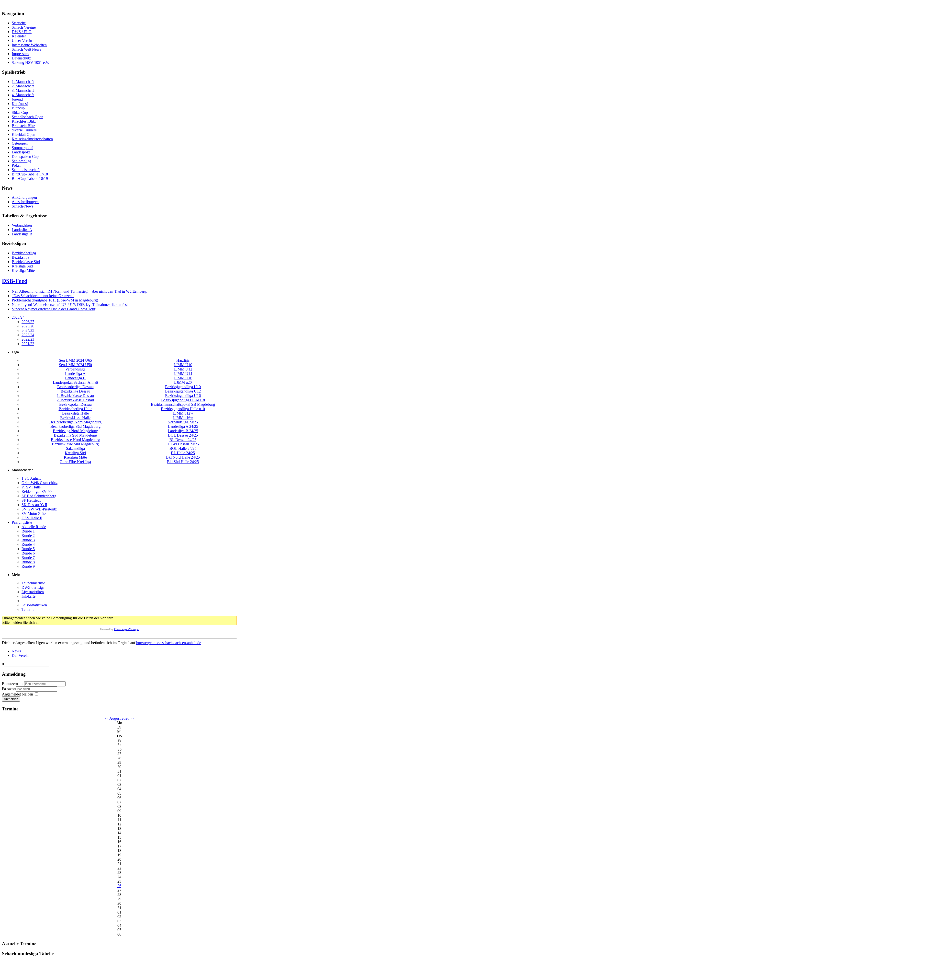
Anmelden (11, 699)
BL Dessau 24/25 (182, 440)
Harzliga (183, 360)
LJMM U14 (183, 373)
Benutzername (13, 684)
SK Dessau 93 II (34, 505)
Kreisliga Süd (75, 453)
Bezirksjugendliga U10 (183, 387)
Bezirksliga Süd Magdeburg (75, 435)
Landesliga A (75, 373)
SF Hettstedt (31, 500)
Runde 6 (28, 553)
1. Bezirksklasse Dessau (75, 396)
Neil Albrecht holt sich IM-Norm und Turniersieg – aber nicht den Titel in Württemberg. (79, 291)
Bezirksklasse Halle (75, 418)
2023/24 (18, 317)
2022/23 (28, 339)
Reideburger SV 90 (37, 491)
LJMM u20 (183, 382)
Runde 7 (28, 558)
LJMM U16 (183, 378)
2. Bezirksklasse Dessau (75, 400)
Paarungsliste (22, 522)
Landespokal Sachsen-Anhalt (75, 382)
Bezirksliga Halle (75, 413)
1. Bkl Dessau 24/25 (183, 444)
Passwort (9, 689)
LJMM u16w (183, 418)
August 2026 (119, 718)
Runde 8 (28, 562)
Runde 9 (28, 566)
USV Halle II (32, 518)
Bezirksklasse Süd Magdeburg (75, 444)
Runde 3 (28, 540)
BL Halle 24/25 (183, 453)
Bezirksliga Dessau (75, 391)
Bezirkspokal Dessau (75, 404)
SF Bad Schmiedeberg (39, 496)
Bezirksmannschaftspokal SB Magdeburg (183, 404)
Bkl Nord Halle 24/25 (183, 457)
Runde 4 (28, 544)
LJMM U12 (183, 369)
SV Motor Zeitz (34, 513)
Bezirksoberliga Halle (75, 409)
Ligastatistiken (33, 592)
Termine (28, 609)
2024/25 (28, 330)
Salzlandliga (75, 448)
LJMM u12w (183, 413)
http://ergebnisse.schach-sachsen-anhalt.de (168, 643)
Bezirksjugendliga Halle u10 (183, 409)
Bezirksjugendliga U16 (183, 396)
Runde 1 (28, 531)
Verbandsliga (75, 369)
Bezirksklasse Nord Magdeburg (75, 440)
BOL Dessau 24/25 (183, 435)
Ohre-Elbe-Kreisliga (75, 462)
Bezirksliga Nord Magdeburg (75, 431)
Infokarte (28, 596)
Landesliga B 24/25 (183, 431)
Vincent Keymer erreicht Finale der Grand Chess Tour (53, 309)
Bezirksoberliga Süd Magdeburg (75, 426)
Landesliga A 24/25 (183, 426)
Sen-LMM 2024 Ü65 (75, 360)
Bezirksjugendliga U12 (183, 391)
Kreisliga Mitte (75, 457)
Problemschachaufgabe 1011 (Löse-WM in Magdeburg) (55, 300)
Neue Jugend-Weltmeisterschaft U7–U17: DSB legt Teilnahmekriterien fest (70, 304)
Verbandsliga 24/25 (183, 422)
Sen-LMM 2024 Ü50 (75, 365)
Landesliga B (75, 378)
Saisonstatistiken (34, 605)
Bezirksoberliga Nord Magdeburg (75, 422)
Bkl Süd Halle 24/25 (183, 462)
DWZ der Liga (33, 587)
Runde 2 (28, 535)
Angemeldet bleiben (17, 694)
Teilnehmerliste (33, 583)
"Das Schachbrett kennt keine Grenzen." (43, 296)
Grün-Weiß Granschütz (39, 483)
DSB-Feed (14, 281)
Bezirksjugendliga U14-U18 (183, 400)
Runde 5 (28, 549)
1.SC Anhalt (31, 478)
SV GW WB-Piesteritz (39, 509)
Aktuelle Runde (34, 527)
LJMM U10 (183, 365)
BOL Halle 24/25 (182, 448)
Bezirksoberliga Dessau (75, 387)
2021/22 (28, 344)
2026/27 (28, 322)
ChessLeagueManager (126, 629)
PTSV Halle (31, 487)
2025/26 (28, 326)
